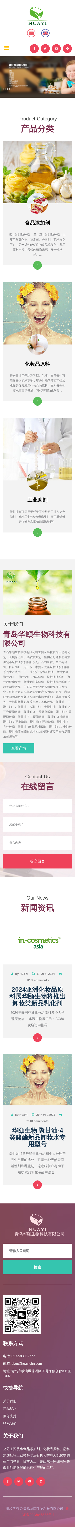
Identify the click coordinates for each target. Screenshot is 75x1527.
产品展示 (9, 1408)
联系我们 (9, 1423)
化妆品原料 (37, 364)
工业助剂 (38, 500)
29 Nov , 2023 (45, 1114)
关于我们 (9, 1401)
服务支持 (9, 1416)
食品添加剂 (37, 223)
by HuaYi (21, 973)
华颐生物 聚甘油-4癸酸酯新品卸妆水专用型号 (37, 1137)
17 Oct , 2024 (45, 973)
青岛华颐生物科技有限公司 (40, 1234)
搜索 (37, 1267)
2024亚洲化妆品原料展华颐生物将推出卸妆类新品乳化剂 (37, 996)
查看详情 (18, 748)
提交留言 (37, 861)
